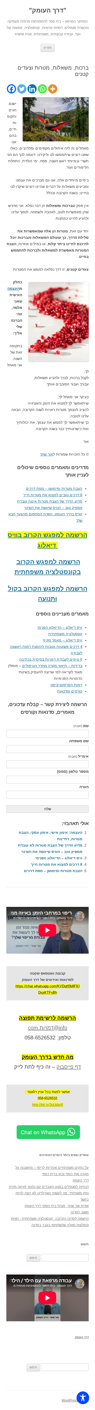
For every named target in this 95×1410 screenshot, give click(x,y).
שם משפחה (79, 741)
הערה (84, 787)
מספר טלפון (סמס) (73, 771)
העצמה (13, 288)
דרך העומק (81, 1180)
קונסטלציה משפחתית (65, 634)
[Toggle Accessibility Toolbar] (83, 1398)
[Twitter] (21, 89)
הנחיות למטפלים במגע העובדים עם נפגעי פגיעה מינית (49, 1187)
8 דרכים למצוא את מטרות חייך (56, 864)
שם (81, 726)
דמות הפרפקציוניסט (66, 685)
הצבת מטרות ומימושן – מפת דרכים (54, 488)
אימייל (78, 756)
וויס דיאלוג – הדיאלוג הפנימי (59, 627)
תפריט (48, 47)
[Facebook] (11, 89)
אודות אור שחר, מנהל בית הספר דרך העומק (57, 1206)
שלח (47, 809)
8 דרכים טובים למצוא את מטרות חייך (52, 495)
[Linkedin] (32, 89)
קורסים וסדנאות (69, 691)
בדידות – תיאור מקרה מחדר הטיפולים (52, 666)
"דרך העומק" (47, 10)
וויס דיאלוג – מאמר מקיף (62, 640)
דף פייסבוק (68, 1067)
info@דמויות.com (47, 1028)
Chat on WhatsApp (43, 1132)
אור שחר (46, 454)
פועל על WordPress (75, 1400)
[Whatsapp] (42, 89)
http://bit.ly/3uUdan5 (47, 1105)
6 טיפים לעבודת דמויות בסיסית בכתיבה (50, 659)
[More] (52, 89)
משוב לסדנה (79, 1212)
